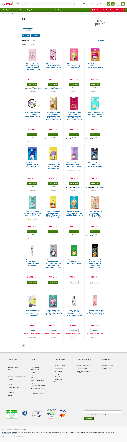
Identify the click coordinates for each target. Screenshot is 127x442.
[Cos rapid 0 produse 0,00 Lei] (123, 3)
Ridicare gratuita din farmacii (61, 374)
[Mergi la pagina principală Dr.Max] (8, 4)
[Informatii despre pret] (35, 79)
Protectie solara (18, 10)
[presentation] (32, 55)
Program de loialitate (82, 368)
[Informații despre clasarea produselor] (35, 40)
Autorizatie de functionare (37, 380)
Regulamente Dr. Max (36, 383)
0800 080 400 (20, 436)
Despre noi (10, 379)
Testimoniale (11, 392)
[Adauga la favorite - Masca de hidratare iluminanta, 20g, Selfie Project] (83, 48)
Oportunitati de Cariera (105, 368)
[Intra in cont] (113, 3)
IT (124, 436)
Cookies (33, 372)
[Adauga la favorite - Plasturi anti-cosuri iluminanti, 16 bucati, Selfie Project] (103, 147)
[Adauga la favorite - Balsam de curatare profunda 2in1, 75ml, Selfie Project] (41, 97)
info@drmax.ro (8, 436)
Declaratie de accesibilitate (37, 393)
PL (122, 436)
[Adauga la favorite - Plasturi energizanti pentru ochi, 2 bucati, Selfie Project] (103, 48)
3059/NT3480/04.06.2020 (9, 433)
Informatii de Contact (13, 367)
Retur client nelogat (59, 381)
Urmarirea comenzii (50, 10)
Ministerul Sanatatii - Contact (38, 388)
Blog (59, 10)
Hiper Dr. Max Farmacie (13, 387)
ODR (32, 377)
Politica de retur (58, 379)
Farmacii (39, 10)
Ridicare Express (37, 88)
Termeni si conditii (35, 367)
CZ (118, 436)
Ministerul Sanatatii (35, 391)
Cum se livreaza (58, 371)
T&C (93, 414)
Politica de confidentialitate (37, 369)
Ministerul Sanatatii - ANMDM (38, 385)
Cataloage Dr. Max (30, 10)
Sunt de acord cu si (96, 414)
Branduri (10, 395)
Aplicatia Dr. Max (12, 382)
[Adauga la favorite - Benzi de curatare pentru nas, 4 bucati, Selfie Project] (83, 244)
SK (120, 436)
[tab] (28, 30)
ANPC (32, 375)
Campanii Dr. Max (12, 389)
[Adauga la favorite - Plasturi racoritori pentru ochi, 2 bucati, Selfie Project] (41, 147)
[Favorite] (108, 3)
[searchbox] (45, 4)
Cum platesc (57, 376)
